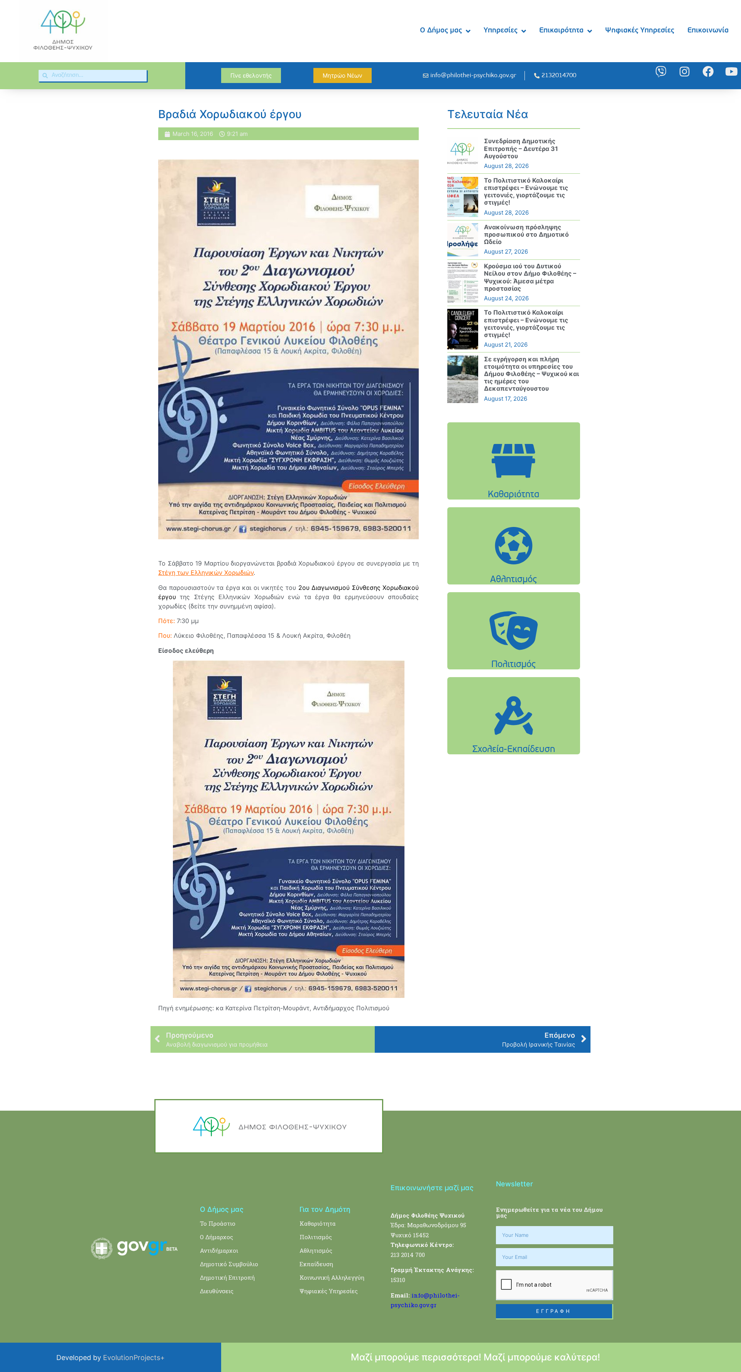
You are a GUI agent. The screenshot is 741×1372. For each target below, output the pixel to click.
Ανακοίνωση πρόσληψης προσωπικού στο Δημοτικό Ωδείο (526, 234)
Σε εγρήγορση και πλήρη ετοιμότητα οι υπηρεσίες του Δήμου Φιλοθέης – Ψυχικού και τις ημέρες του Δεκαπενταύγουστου (531, 374)
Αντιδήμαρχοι (219, 1250)
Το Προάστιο (217, 1223)
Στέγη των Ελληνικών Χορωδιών (206, 572)
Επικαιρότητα (561, 30)
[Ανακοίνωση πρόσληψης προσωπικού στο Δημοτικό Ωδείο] (462, 239)
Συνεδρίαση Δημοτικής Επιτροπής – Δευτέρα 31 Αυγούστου (521, 148)
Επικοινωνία (708, 30)
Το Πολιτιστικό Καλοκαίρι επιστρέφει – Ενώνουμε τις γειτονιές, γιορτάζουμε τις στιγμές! (526, 191)
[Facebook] (708, 71)
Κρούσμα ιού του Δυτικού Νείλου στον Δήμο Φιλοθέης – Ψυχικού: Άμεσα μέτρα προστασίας (530, 277)
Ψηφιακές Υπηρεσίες (639, 30)
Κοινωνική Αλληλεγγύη (331, 1277)
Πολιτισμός (315, 1237)
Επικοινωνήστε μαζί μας (432, 1188)
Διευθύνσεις (216, 1291)
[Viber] (661, 71)
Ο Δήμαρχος (216, 1237)
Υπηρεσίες (501, 30)
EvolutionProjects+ (134, 1357)
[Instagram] (684, 71)
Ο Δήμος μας (441, 30)
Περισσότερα (513, 480)
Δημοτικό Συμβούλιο (229, 1264)
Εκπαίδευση (316, 1264)
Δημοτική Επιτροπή (227, 1277)
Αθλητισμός (315, 1250)
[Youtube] (731, 71)
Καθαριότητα (317, 1223)
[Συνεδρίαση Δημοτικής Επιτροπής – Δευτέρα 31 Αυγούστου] (462, 154)
